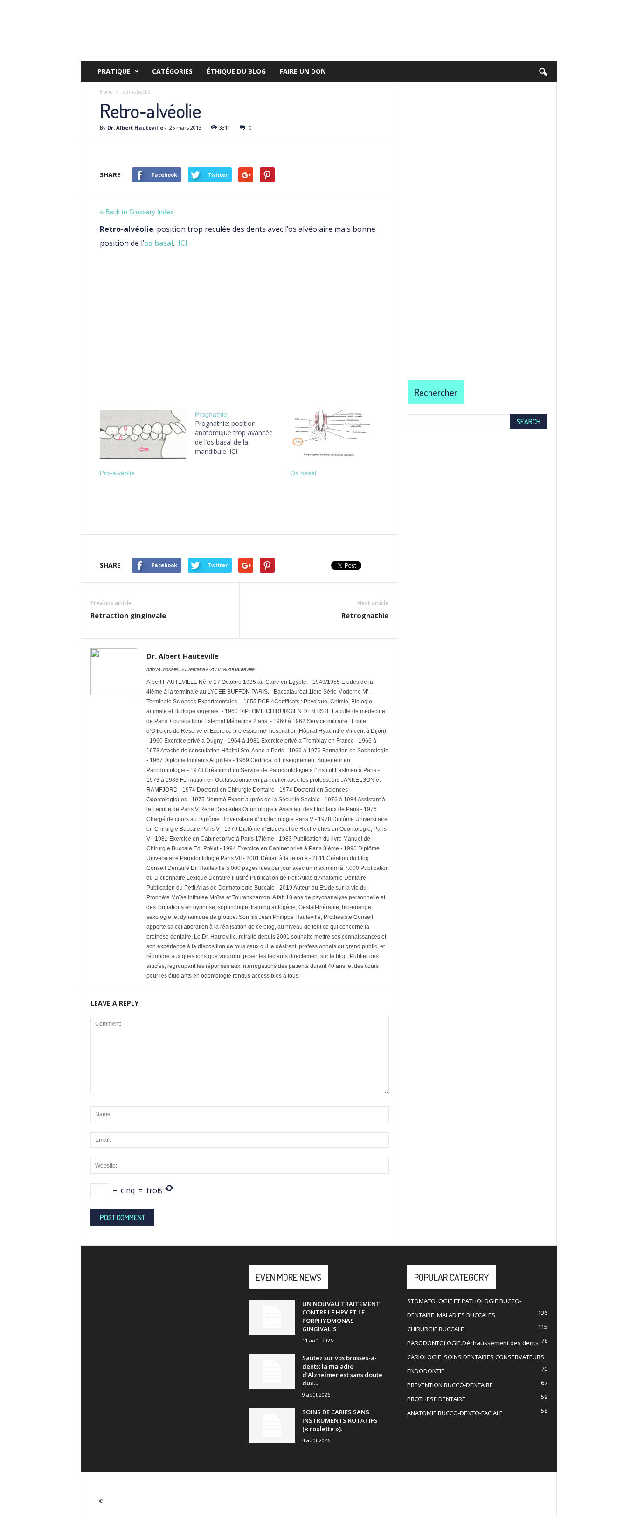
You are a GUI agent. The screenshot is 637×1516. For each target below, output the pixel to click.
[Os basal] (333, 434)
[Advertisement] (239, 326)
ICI (182, 243)
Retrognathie (364, 615)
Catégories (172, 71)
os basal (158, 243)
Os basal (303, 473)
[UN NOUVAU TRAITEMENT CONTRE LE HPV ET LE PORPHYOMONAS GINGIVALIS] (272, 1317)
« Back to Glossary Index (136, 212)
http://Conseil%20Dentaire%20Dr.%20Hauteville (200, 669)
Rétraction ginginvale (128, 615)
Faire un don (303, 71)
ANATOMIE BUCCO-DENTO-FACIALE (455, 1413)
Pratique (114, 71)
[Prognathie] (242, 433)
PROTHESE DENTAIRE (436, 1399)
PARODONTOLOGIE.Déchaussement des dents (473, 1343)
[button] (543, 72)
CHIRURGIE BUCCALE (435, 1329)
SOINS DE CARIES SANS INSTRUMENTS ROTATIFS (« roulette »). (340, 1420)
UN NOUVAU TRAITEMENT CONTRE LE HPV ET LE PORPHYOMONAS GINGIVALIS (341, 1316)
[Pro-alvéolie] (143, 434)
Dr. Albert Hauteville (135, 127)
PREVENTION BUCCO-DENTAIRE (450, 1385)
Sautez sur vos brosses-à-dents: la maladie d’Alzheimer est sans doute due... (342, 1370)
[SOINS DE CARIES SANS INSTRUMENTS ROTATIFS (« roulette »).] (272, 1425)
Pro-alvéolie (117, 473)
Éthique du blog (236, 71)
